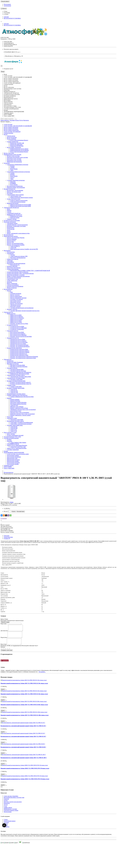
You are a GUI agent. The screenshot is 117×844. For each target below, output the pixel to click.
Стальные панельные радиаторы (16, 180)
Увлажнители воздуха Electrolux (19, 342)
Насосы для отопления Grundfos (15, 244)
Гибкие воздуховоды (12, 259)
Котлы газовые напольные (11, 127)
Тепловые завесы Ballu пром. (15, 425)
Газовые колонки (8, 133)
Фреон (9, 232)
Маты (8, 209)
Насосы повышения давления (18, 297)
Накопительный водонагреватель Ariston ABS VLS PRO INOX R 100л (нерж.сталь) (25, 715)
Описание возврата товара (11, 810)
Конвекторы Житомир (16, 144)
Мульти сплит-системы (13, 156)
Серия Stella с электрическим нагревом (20, 424)
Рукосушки (10, 416)
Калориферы (10, 262)
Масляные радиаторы (13, 363)
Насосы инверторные (16, 296)
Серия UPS (13, 247)
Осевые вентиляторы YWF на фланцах (17, 272)
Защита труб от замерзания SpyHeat (16, 448)
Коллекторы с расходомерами (15, 190)
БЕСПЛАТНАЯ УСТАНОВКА (12, 18)
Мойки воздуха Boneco (16, 316)
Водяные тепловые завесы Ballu (15, 388)
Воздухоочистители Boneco (17, 333)
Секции (9, 212)
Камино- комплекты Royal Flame (19, 408)
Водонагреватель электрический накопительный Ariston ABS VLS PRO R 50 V (23, 736)
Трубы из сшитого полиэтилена (18, 200)
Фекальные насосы (15, 302)
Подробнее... (42, 671)
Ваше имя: (3, 623)
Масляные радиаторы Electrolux (18, 366)
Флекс (8, 230)
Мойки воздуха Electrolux (17, 318)
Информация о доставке (10, 809)
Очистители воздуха (12, 330)
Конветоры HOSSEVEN (16, 146)
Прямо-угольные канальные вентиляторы (18, 276)
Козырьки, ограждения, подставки (16, 226)
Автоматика (10, 253)
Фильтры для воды (12, 309)
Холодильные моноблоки (14, 456)
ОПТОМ (6, 17)
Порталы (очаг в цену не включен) (19, 412)
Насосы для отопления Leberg (15, 243)
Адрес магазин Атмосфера (11, 796)
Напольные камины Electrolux (18, 402)
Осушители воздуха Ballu (17, 326)
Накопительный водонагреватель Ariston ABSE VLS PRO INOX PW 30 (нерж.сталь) (25, 768)
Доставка (12, 120)
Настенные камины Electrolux (18, 403)
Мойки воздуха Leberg (16, 319)
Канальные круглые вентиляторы (16, 263)
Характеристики (8, 537)
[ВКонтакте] (2, 515)
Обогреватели (7, 359)
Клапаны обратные (12, 266)
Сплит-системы (8, 124)
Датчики (12, 254)
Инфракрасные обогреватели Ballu (19, 373)
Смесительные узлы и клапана (15, 194)
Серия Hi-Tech (14, 405)
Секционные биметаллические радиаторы (18, 171)
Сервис (6, 819)
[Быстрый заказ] (6, 689)
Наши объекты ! (5, 120)
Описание (6, 535)
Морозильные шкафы (13, 461)
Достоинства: (4, 630)
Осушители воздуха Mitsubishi (18, 328)
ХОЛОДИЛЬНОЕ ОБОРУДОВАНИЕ (14, 452)
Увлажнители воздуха (13, 338)
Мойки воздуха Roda (16, 320)
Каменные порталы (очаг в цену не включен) (22, 414)
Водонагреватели (8, 234)
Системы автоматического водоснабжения (21, 308)
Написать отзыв (5, 622)
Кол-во (6, 511)
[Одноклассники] (4, 515)
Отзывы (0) (7, 538)
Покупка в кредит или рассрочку (13, 801)
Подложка (10, 193)
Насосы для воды (15, 295)
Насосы (9, 290)
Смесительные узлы (15, 196)
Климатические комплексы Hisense (19, 352)
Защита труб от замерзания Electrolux (17, 445)
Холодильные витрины (13, 462)
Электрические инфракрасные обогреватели (19, 372)
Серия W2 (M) (14, 392)
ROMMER (13, 183)
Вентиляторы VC (15, 265)
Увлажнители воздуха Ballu (17, 339)
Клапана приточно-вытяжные (15, 286)
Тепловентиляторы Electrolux (18, 371)
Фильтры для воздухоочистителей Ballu (21, 336)
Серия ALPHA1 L (15, 246)
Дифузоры (10, 260)
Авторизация (7, 5)
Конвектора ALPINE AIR (17, 143)
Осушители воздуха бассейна (12, 220)
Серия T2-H (13, 429)
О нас (5, 806)
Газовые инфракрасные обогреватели (17, 395)
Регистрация (7, 4)
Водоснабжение (8, 289)
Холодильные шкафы (13, 464)
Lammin (12, 167)
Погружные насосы (15, 300)
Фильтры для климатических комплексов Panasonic (24, 356)
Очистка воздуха (8, 312)
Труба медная (10, 229)
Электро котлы (11, 136)
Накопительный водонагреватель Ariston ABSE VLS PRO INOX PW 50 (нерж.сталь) (25, 779)
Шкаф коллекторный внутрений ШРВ (20, 204)
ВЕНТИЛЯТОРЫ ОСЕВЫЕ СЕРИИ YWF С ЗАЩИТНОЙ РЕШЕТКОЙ (30, 270)
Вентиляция (7, 250)
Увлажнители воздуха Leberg (18, 343)
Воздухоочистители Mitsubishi (18, 335)
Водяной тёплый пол (9, 189)
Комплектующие (14, 217)
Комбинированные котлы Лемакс (19, 148)
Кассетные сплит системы (14, 159)
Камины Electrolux (15, 401)
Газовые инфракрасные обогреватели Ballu (22, 396)
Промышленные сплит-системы (12, 154)
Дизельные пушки (12, 418)
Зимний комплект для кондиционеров (17, 224)
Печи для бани (11, 434)
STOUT (12, 177)
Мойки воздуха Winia (16, 322)
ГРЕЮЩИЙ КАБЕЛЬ (13, 444)
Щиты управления (12, 283)
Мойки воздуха (11, 313)
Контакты (26, 120)
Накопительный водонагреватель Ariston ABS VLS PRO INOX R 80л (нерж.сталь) (24, 704)
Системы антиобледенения (11, 438)
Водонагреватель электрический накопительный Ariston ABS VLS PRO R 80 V (23, 747)
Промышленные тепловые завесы (16, 393)
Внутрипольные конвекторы (15, 186)
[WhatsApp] (10, 515)
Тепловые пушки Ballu (16, 379)
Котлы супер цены (9, 153)
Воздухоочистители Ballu (17, 332)
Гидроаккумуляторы (15, 293)
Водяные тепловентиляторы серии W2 (20, 383)
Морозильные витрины (13, 459)
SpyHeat (9, 439)
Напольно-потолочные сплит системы (17, 157)
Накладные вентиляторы (14, 267)
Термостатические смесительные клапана (21, 197)
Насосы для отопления (16, 303)
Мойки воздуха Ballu (16, 315)
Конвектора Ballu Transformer (15, 362)
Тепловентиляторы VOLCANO (12, 436)
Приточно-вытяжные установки (16, 275)
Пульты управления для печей (15, 435)
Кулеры (6, 451)
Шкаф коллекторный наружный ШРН (20, 206)
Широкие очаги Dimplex (16, 406)
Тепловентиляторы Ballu (17, 369)
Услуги (21, 120)
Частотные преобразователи (17, 257)
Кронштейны (10, 227)
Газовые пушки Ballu (16, 386)
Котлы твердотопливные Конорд (19, 140)
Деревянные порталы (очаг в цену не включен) (23, 409)
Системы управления (13, 449)
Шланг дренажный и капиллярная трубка (18, 233)
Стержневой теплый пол (13, 213)
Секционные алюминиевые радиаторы (17, 164)
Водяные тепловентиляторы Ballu (16, 381)
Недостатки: (4, 637)
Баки (11, 292)
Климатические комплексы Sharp (19, 355)
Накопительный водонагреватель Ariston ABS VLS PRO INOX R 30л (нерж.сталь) (24, 683)
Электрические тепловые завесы (16, 375)
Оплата (17, 120)
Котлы (5, 134)
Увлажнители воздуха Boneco (18, 340)
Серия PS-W (13, 389)
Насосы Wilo (10, 242)
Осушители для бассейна (17, 329)
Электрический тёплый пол (11, 207)
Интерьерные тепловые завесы (15, 421)
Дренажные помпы (12, 223)
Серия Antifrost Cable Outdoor (18, 442)
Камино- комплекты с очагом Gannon (20, 415)
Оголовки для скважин (16, 299)
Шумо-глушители (12, 287)
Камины (9, 398)
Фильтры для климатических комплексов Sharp (23, 358)
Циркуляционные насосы (11, 236)
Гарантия (6, 799)
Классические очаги (15, 411)
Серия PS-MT (14, 428)
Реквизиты (7, 803)
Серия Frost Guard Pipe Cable (18, 446)
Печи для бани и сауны (10, 432)
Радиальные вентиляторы (14, 277)
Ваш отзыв (4, 644)
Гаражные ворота (8, 465)
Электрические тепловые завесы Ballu (20, 376)
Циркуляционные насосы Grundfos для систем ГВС (24, 249)
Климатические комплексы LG (18, 353)
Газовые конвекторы (12, 141)
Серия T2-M (13, 431)
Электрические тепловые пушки (16, 378)
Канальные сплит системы (14, 160)
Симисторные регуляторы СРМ (18, 256)
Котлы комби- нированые (14, 147)
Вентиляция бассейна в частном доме (14, 797)
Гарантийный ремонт (10, 821)
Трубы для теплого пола (13, 199)
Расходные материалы (10, 222)
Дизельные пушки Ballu (16, 419)
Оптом (5, 800)
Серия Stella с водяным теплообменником (21, 422)
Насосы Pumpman (12, 239)
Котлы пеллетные (12, 137)
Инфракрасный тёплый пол (14, 214)
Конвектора (10, 361)
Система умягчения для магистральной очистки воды (24, 310)
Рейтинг (3, 647)
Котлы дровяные (11, 138)
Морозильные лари (12, 458)
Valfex (11, 170)
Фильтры (9, 282)
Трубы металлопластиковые (17, 201)
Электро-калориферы (13, 285)
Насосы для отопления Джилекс (16, 237)
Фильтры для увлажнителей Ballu (19, 345)
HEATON (12, 181)
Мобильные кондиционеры (14, 161)
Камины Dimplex (14, 399)
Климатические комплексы (14, 348)
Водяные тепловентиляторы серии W (20, 382)
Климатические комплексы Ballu (19, 349)
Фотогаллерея (7, 811)
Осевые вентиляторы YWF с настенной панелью (20, 273)
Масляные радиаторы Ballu (17, 365)
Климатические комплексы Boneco (19, 350)
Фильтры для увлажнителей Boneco (20, 346)
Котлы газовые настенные (11, 128)
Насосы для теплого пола (14, 191)
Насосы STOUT (11, 240)
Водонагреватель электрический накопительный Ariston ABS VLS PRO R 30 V (23, 726)
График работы (8, 807)
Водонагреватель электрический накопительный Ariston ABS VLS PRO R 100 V (24, 757)
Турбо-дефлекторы (12, 280)
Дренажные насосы (15, 305)
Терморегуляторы (12, 219)
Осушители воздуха (12, 325)
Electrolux (9, 441)
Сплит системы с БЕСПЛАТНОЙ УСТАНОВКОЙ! (18, 126)
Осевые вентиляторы (13, 269)
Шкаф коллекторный (12, 203)
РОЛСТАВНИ (8, 467)
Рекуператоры (11, 252)
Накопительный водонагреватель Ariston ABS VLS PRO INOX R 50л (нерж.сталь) (24, 694)
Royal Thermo (14, 169)
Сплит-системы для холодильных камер (18, 454)
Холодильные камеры (13, 455)
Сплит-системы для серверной (12, 131)
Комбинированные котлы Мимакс (19, 150)
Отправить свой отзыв (6, 650)
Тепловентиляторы (12, 368)
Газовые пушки (11, 385)
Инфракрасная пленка (16, 216)
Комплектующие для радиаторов (16, 187)
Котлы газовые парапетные (11, 130)
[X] (6, 515)
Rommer (12, 166)
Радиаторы (7, 163)
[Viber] (8, 515)
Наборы (9, 210)
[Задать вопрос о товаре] (1, 520)
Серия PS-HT (13, 426)
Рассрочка (6, 826)
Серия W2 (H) (14, 391)
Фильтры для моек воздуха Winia (19, 323)
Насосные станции (15, 306)
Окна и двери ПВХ (9, 468)
